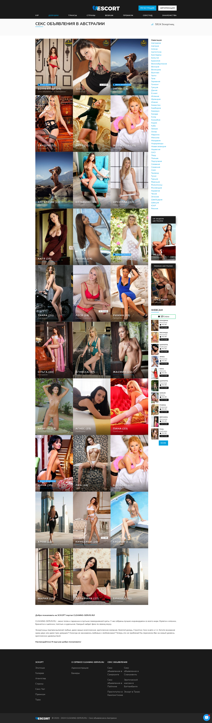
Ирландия (155, 99)
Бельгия (155, 58)
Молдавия (155, 140)
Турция (154, 179)
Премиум (128, 15)
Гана (153, 78)
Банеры (75, 673)
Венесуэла (156, 69)
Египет (154, 93)
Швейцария (156, 199)
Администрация (79, 667)
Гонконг (155, 84)
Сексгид (147, 15)
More (163, 443)
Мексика (155, 137)
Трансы (72, 15)
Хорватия (155, 190)
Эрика (162, 357)
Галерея (39, 673)
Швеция (155, 202)
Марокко (155, 134)
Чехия (154, 193)
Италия (154, 102)
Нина (161, 369)
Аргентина (156, 52)
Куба (153, 125)
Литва (154, 131)
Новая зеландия (158, 146)
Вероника (163, 417)
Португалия (156, 161)
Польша (154, 158)
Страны (91, 15)
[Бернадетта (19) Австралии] (54, 67)
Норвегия (155, 149)
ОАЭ (153, 152)
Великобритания (159, 63)
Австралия (156, 43)
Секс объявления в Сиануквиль (131, 671)
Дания (154, 90)
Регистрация (147, 8)
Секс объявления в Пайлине (114, 683)
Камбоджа (156, 108)
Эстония (155, 196)
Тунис (153, 176)
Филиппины (156, 185)
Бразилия (155, 60)
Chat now (164, 327)
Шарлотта (163, 345)
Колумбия (155, 120)
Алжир (154, 49)
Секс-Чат (40, 689)
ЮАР (153, 205)
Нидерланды (157, 143)
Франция (155, 182)
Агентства (40, 678)
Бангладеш (156, 55)
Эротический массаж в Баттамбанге (131, 683)
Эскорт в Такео (132, 691)
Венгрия (155, 66)
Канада (154, 114)
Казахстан (155, 105)
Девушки (53, 15)
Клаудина (163, 321)
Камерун (155, 111)
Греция (154, 87)
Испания (155, 96)
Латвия (154, 128)
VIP (37, 15)
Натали (162, 393)
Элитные (40, 667)
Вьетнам (155, 72)
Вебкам (109, 15)
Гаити (153, 75)
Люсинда (163, 333)
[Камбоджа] (92, 67)
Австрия (155, 46)
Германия (155, 81)
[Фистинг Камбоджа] (92, 123)
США (153, 170)
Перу (153, 155)
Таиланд (155, 173)
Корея (154, 123)
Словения (155, 167)
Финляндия (156, 188)
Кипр (153, 117)
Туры (38, 699)
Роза (161, 429)
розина (162, 405)
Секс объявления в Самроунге (114, 671)
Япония (154, 208)
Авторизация (167, 8)
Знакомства (169, 15)
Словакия (155, 164)
